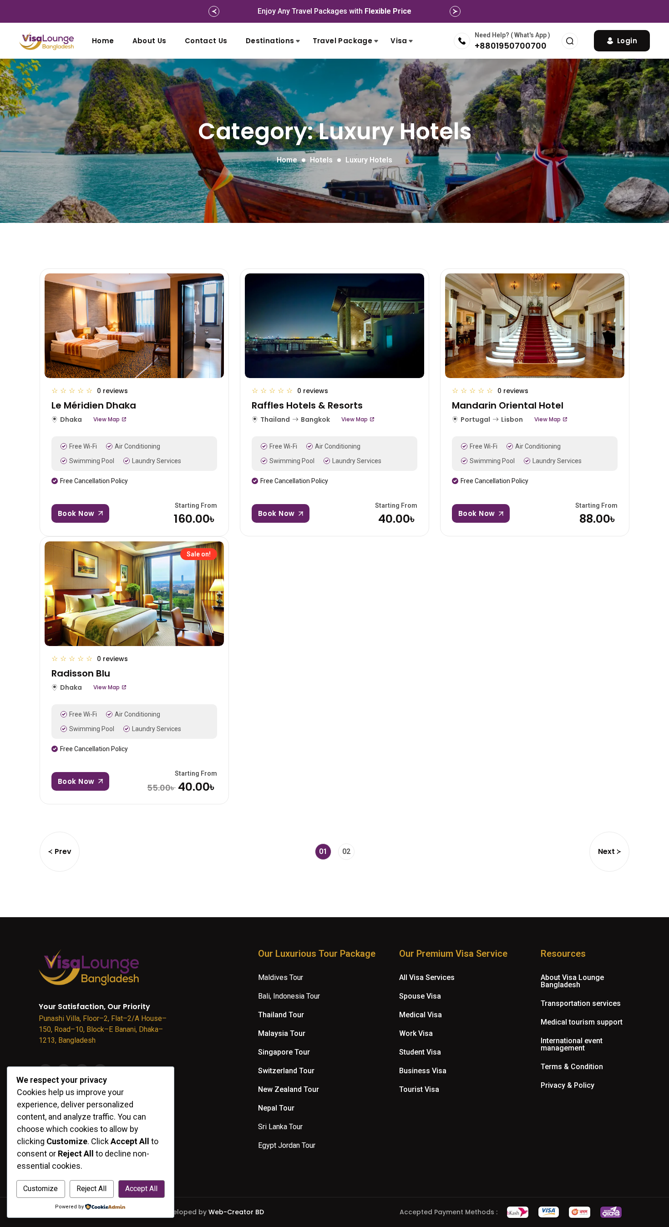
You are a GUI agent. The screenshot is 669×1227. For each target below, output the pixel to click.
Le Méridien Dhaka (93, 405)
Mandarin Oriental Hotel (507, 405)
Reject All (91, 1188)
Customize (40, 1188)
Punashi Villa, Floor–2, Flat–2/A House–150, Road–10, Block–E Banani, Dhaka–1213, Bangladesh (103, 1029)
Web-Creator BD (236, 1212)
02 (346, 851)
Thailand (275, 419)
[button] (213, 11)
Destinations (270, 40)
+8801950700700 (511, 45)
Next (606, 851)
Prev (63, 851)
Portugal (475, 419)
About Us (149, 40)
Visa (398, 40)
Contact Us (206, 40)
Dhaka (71, 419)
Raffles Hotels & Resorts (307, 405)
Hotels (321, 160)
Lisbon (512, 419)
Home (103, 40)
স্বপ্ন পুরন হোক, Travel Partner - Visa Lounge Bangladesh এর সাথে (334, 11)
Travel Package (343, 40)
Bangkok (315, 419)
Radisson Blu (80, 673)
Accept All (141, 1188)
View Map (106, 419)
